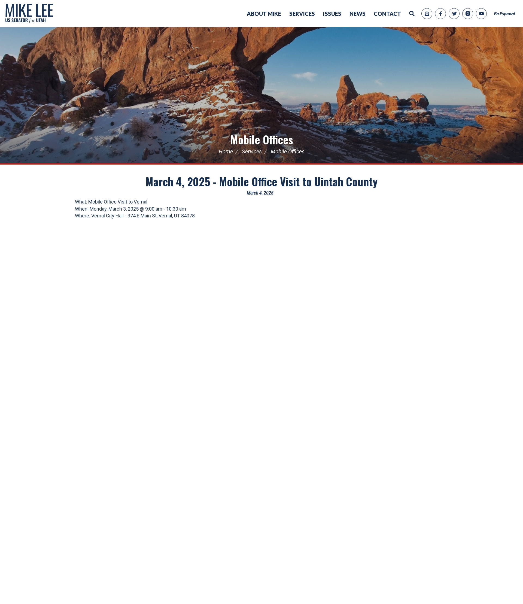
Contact (387, 13)
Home (226, 151)
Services (302, 13)
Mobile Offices (261, 139)
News (357, 13)
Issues (332, 13)
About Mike (264, 13)
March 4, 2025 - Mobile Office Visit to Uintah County (261, 181)
